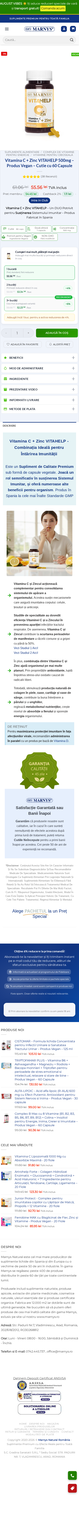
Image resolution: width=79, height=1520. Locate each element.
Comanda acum (53, 8)
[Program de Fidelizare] (72, 1488)
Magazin (53, 1423)
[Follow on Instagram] (11, 1361)
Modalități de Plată (40, 1434)
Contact (67, 1431)
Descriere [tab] (9, 425)
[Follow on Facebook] (4, 1361)
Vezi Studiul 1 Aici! (26, 648)
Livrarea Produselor (39, 1426)
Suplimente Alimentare (22, 152)
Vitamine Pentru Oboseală (53, 154)
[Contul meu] (64, 29)
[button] (73, 29)
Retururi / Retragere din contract (39, 1429)
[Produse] (7, 29)
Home (23, 1423)
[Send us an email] (18, 1361)
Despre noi (37, 1423)
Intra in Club (39, 200)
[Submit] (72, 39)
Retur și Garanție (17, 1431)
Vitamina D (61, 740)
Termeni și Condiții (46, 1431)
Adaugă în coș (57, 332)
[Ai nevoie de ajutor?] (72, 1475)
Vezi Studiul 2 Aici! (26, 652)
